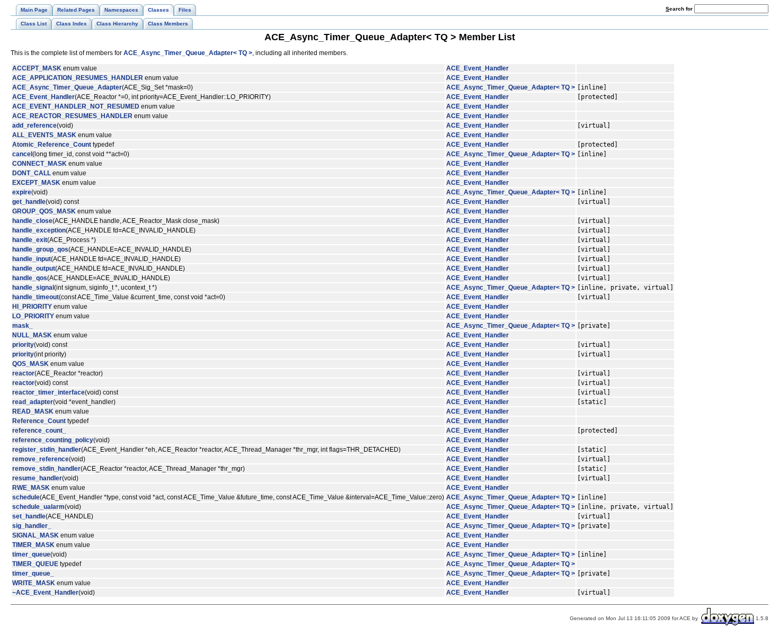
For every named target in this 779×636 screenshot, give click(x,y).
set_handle (29, 516)
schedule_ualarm (38, 506)
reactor (23, 373)
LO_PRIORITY (33, 316)
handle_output (33, 268)
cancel (22, 154)
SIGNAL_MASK (35, 535)
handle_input (31, 259)
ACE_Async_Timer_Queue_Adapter (67, 87)
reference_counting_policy (52, 440)
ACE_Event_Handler (477, 68)
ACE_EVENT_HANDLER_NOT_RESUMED (75, 106)
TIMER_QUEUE (35, 564)
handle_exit (29, 240)
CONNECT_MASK (39, 163)
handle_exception (39, 230)
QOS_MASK (30, 364)
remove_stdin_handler (46, 468)
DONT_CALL (31, 173)
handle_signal (33, 287)
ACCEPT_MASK (36, 68)
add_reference (34, 125)
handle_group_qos (40, 249)
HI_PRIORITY (32, 306)
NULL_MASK (32, 335)
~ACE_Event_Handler (45, 592)
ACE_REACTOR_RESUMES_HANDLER (72, 116)
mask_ (22, 325)
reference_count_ (39, 430)
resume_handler (37, 478)
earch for (680, 9)
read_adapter (32, 402)
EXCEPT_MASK (36, 182)
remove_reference (40, 459)
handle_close (32, 221)
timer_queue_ (33, 573)
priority (23, 344)
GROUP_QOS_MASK (44, 211)
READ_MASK (33, 411)
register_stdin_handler (46, 449)
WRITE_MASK (33, 583)
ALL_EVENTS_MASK (44, 135)
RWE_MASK (31, 487)
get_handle (29, 201)
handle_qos (29, 278)
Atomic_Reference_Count (51, 144)
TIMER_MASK (33, 545)
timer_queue (31, 554)
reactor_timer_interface (48, 392)
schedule (26, 497)
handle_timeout (35, 297)
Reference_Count (39, 421)
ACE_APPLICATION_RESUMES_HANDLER (77, 78)
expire (21, 192)
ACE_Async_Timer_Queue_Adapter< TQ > (187, 53)
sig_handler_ (31, 526)
